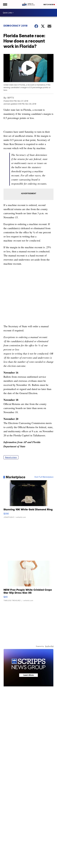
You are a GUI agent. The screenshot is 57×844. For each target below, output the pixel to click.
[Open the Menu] (5, 4)
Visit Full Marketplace (43, 477)
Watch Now (48, 4)
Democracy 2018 (16, 25)
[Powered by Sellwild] (49, 646)
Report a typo (11, 457)
